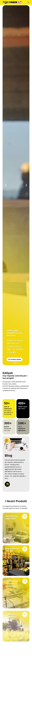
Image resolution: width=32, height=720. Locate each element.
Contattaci (15, 359)
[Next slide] (26, 185)
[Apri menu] (28, 2)
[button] (14, 362)
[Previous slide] (5, 185)
